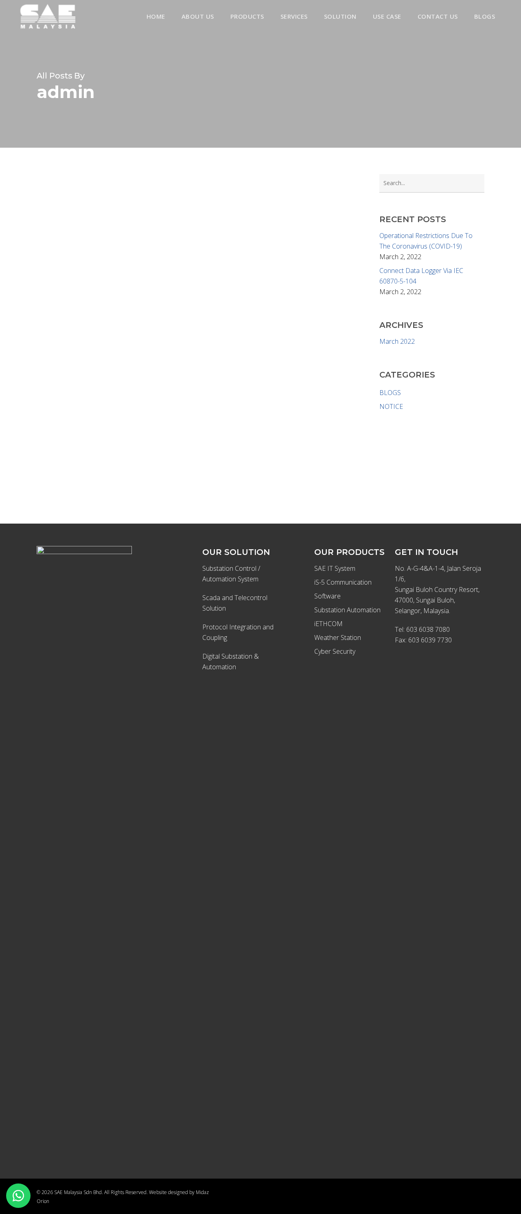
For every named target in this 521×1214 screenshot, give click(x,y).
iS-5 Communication (343, 582)
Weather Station (337, 637)
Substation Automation (347, 609)
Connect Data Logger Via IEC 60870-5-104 (421, 276)
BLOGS (390, 392)
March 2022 (397, 341)
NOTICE (391, 406)
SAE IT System (334, 568)
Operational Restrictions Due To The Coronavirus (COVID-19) (426, 241)
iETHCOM (328, 623)
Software (327, 596)
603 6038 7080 (428, 629)
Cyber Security (334, 651)
